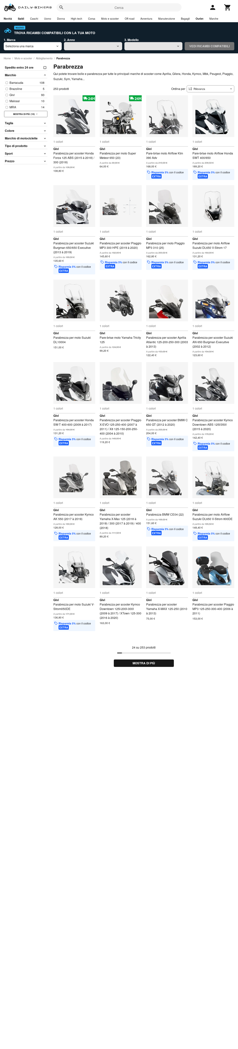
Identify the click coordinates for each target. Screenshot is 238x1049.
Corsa (91, 18)
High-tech (76, 18)
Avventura (146, 18)
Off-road (129, 18)
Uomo (47, 18)
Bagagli (185, 18)
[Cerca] (61, 7)
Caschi (34, 18)
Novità (8, 18)
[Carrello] (227, 7)
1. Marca (9, 40)
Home (7, 58)
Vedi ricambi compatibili (209, 46)
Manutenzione (166, 18)
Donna (61, 18)
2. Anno (69, 40)
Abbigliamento (44, 58)
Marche (213, 18)
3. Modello (131, 40)
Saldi (21, 18)
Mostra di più (144, 663)
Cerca (119, 7)
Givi (56, 149)
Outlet (199, 18)
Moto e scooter (110, 18)
